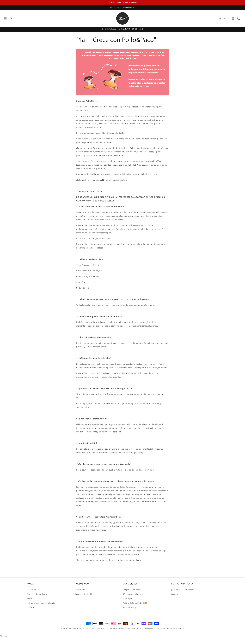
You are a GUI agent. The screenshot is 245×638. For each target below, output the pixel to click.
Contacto (30, 607)
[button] (5, 18)
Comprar (174, 594)
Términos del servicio (134, 628)
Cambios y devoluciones (37, 594)
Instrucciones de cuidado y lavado (41, 603)
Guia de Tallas (32, 589)
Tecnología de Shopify (82, 628)
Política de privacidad (116, 628)
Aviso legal (127, 598)
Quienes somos (81, 589)
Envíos (29, 598)
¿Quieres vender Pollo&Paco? (183, 589)
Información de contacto (175, 628)
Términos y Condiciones (133, 594)
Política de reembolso (99, 628)
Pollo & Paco (70, 628)
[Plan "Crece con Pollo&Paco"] (105, 180)
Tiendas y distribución (84, 594)
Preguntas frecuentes (132, 589)
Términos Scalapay (130, 607)
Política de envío (149, 628)
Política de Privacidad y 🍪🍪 (135, 603)
